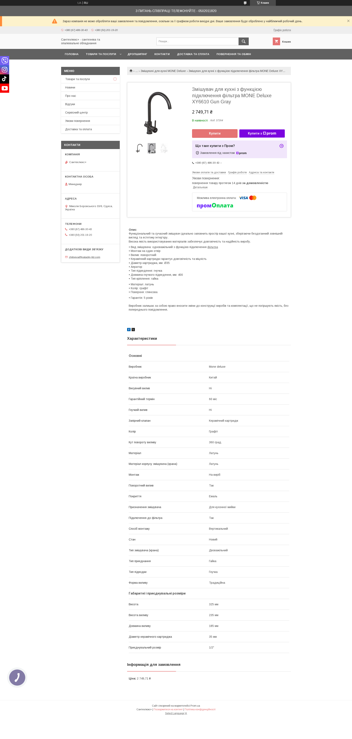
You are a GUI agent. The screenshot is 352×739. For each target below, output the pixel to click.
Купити (215, 133)
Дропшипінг (137, 54)
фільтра (212, 247)
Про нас (70, 95)
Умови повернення (77, 120)
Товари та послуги (101, 54)
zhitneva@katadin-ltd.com (84, 256)
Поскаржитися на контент (168, 709)
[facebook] (129, 330)
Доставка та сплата (193, 54)
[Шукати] (244, 41)
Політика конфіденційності (200, 709)
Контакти (162, 54)
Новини (70, 87)
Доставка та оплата (78, 129)
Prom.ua (195, 705)
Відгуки (70, 104)
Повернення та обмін (234, 54)
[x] (133, 330)
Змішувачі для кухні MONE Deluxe (163, 71)
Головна (71, 54)
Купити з (255, 133)
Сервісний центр (76, 112)
